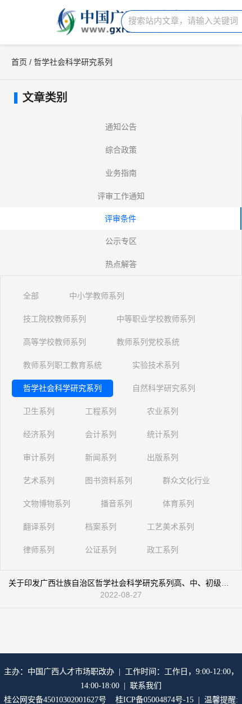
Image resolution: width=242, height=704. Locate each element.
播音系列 (116, 503)
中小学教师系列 (96, 295)
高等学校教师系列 (54, 341)
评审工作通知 (121, 195)
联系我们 (146, 685)
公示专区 (121, 241)
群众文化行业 (186, 480)
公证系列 (100, 549)
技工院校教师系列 (54, 318)
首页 (19, 61)
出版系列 (162, 457)
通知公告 (121, 126)
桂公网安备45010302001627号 (55, 700)
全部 (31, 295)
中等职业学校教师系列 (155, 318)
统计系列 (162, 434)
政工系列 (162, 549)
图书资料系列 (108, 480)
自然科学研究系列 (163, 388)
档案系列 (100, 526)
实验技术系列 (156, 364)
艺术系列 (39, 480)
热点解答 (121, 264)
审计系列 (39, 457)
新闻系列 (100, 457)
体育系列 (178, 503)
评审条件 (120, 218)
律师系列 (39, 549)
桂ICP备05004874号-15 (154, 700)
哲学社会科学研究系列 (62, 388)
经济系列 (39, 434)
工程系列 (100, 411)
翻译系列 (39, 526)
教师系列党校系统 (148, 341)
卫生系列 (39, 411)
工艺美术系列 (170, 526)
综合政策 (121, 149)
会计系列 (100, 434)
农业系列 (162, 411)
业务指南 (121, 172)
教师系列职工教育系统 (62, 364)
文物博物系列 (46, 503)
